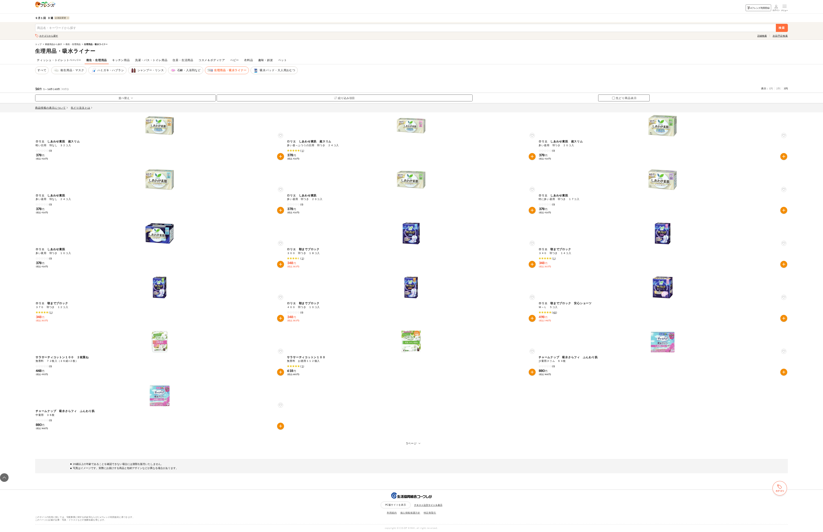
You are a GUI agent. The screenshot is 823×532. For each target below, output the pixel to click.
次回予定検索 (780, 35)
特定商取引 (430, 512)
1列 (771, 88)
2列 (778, 88)
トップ (38, 44)
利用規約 (392, 512)
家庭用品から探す (53, 44)
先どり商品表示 (626, 98)
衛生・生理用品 (73, 44)
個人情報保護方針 (410, 512)
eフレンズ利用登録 (759, 7)
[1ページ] (411, 443)
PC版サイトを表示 (395, 504)
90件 (64, 89)
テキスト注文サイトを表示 (428, 505)
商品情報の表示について (50, 107)
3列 (786, 88)
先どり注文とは (80, 107)
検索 (782, 27)
